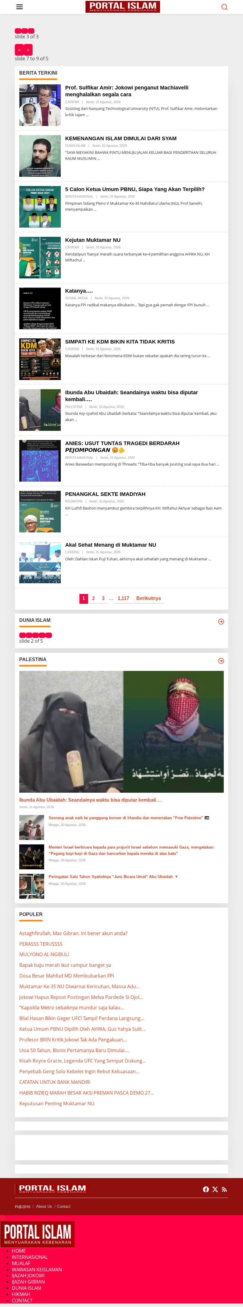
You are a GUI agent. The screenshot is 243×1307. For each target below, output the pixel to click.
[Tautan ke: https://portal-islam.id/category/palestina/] (221, 660)
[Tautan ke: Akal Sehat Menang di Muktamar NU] (40, 562)
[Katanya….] (208, 305)
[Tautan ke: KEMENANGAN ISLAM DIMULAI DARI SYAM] (40, 155)
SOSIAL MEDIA (76, 298)
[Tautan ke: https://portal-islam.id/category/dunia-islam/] (221, 621)
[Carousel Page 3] (31, 31)
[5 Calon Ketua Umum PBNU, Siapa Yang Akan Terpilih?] (95, 209)
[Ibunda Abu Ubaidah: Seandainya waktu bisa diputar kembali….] (76, 419)
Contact (64, 1206)
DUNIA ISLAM (75, 145)
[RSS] (224, 1189)
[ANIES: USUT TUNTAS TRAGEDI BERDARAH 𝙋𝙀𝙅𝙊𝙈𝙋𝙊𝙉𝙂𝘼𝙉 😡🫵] (217, 464)
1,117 (123, 598)
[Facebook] (206, 1189)
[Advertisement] (66, 1146)
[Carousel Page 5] (48, 635)
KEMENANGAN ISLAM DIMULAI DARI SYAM (121, 138)
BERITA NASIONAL (79, 196)
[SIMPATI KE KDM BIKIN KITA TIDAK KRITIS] (208, 355)
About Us (44, 1206)
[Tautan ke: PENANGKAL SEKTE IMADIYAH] (40, 511)
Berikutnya (148, 598)
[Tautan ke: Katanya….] (40, 308)
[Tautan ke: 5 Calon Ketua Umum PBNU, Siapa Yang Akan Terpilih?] (40, 206)
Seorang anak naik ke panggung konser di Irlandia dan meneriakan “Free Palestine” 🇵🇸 (129, 818)
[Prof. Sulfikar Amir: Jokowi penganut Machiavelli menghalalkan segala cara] (87, 114)
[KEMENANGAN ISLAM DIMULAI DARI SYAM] (98, 158)
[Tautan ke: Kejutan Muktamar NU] (40, 257)
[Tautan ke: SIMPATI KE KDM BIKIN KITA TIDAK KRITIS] (40, 358)
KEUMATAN (73, 501)
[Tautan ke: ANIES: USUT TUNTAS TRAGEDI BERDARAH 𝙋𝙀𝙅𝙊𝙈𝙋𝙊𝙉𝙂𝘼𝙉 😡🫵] (40, 460)
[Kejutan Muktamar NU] (84, 260)
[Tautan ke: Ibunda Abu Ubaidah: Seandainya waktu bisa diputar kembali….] (40, 409)
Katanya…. (79, 291)
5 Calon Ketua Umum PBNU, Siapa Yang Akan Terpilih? (135, 189)
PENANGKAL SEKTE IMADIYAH (105, 494)
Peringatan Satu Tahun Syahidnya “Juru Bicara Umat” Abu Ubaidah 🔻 (114, 876)
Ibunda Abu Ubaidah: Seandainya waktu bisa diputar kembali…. (90, 800)
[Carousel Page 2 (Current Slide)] (24, 31)
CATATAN (72, 102)
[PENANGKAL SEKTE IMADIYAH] (66, 514)
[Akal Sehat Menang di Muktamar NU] (209, 559)
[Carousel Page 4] (42, 635)
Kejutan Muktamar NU (93, 240)
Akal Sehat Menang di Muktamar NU (110, 545)
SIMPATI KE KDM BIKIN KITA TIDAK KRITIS (120, 342)
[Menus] (19, 7)
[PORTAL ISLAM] (122, 6)
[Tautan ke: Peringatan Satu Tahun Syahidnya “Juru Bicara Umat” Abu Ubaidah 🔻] (31, 885)
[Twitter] (215, 1189)
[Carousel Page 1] (18, 31)
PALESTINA (73, 407)
